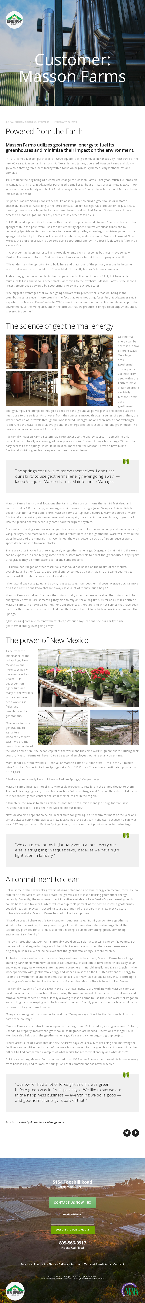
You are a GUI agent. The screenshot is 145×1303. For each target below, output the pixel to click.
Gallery (64, 1264)
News (53, 1264)
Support (76, 1264)
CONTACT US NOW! (69, 1202)
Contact (118, 1264)
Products (40, 1264)
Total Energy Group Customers (27, 122)
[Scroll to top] (138, 1296)
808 (103, 1278)
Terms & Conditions (98, 1264)
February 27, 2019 (65, 122)
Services (26, 1264)
